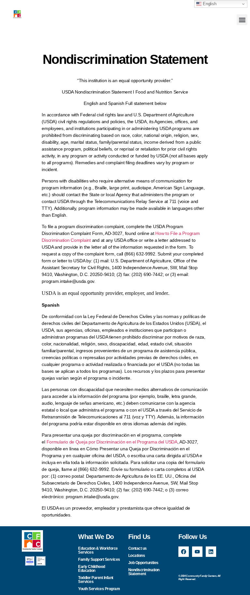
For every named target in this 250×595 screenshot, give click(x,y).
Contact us (137, 548)
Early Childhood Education (91, 568)
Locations (136, 555)
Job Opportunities (143, 562)
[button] (242, 19)
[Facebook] (183, 551)
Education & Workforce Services (98, 550)
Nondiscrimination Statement (144, 572)
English (208, 3)
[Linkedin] (211, 551)
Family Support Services (99, 559)
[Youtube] (197, 551)
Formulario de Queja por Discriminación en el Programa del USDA (112, 441)
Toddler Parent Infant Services (95, 579)
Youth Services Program (99, 589)
